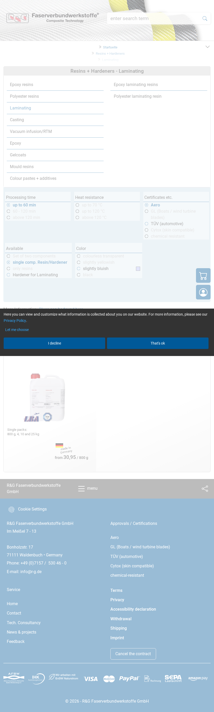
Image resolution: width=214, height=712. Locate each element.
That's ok (158, 343)
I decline (54, 343)
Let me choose (17, 330)
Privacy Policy (15, 320)
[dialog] (107, 356)
